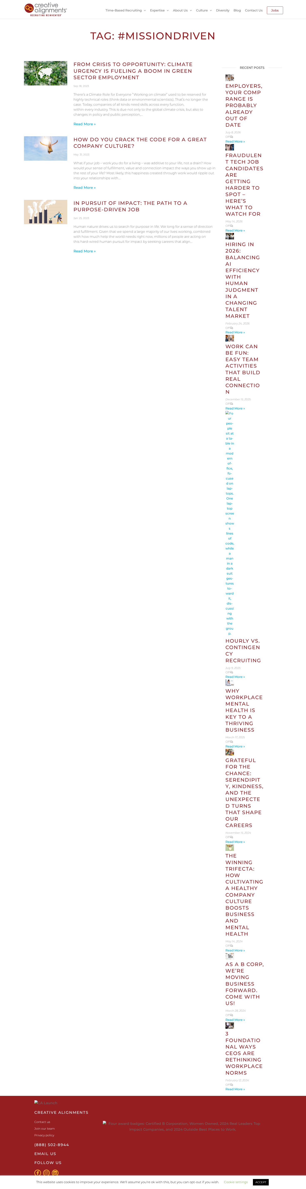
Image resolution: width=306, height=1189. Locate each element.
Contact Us (254, 10)
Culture (202, 10)
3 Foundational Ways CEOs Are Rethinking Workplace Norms (244, 1053)
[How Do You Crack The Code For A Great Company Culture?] (45, 148)
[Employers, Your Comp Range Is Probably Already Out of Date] (229, 77)
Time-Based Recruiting (124, 10)
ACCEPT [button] (260, 1182)
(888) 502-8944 (51, 1145)
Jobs (275, 10)
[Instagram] (46, 1173)
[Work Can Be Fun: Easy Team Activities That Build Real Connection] (229, 338)
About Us (180, 10)
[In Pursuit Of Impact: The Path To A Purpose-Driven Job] (45, 212)
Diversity (222, 10)
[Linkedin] (55, 1173)
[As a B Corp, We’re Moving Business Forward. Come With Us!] (229, 956)
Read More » (84, 124)
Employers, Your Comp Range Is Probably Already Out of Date (243, 105)
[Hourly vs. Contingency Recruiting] (229, 523)
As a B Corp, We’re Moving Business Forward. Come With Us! (244, 983)
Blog (237, 10)
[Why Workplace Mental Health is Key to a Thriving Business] (229, 682)
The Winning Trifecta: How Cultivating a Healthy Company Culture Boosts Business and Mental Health (244, 895)
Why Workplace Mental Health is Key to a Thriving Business (244, 710)
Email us (45, 1153)
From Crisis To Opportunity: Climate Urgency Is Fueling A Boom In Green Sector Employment (133, 70)
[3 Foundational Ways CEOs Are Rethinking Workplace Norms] (229, 1025)
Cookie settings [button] (236, 1182)
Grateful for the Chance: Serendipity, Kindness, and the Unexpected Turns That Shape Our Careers (244, 792)
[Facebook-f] (37, 1173)
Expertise (157, 10)
